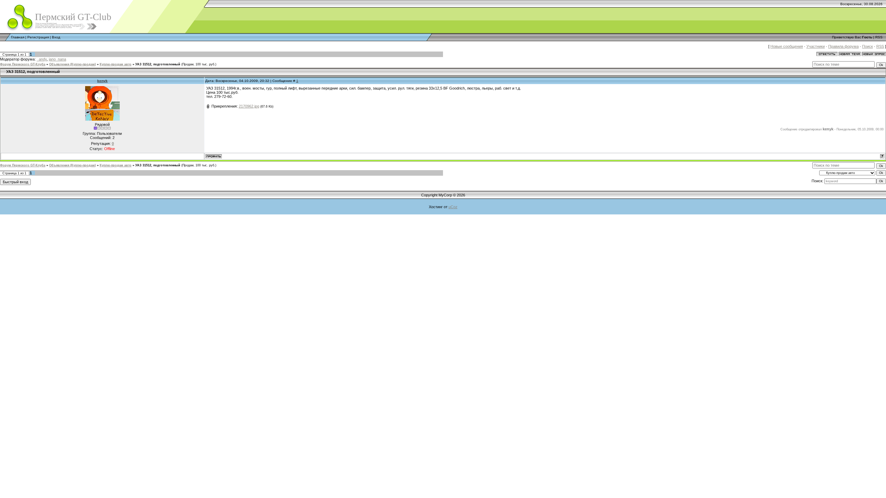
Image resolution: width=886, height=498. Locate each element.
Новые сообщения (786, 46)
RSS (879, 37)
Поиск (867, 46)
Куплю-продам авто (116, 64)
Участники (815, 46)
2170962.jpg (249, 106)
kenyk (102, 81)
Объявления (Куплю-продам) (72, 64)
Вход (56, 37)
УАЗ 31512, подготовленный (157, 64)
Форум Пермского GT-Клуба (22, 64)
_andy (42, 59)
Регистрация (38, 37)
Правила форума (843, 46)
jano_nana (57, 59)
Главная (17, 37)
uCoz (453, 207)
